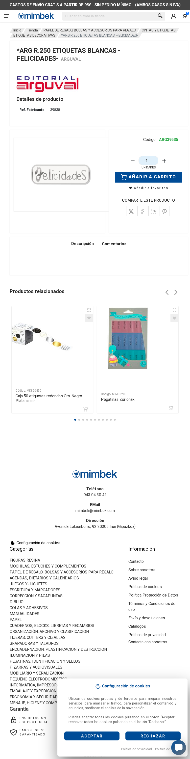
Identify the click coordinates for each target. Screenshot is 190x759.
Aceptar (92, 736)
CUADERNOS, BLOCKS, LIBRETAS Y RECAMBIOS (52, 625)
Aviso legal (138, 578)
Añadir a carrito (152, 176)
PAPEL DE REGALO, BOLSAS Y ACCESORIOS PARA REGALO (90, 30)
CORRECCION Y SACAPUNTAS (36, 596)
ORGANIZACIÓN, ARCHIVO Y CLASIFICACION (49, 631)
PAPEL (16, 619)
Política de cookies (168, 749)
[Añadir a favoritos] (89, 318)
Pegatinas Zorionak (118, 399)
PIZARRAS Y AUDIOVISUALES (36, 667)
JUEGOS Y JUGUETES (28, 584)
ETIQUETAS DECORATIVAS (34, 35)
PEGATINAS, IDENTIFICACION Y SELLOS (45, 661)
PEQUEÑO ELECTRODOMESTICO (38, 679)
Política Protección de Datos (153, 595)
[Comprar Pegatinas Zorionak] (170, 408)
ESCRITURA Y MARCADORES (35, 590)
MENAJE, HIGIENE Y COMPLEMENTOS (43, 703)
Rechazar (153, 736)
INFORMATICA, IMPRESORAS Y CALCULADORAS (52, 685)
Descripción (82, 243)
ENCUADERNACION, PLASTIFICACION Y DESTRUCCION (58, 649)
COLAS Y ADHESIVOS (29, 607)
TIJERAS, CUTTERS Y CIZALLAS (38, 637)
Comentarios (114, 244)
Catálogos (137, 626)
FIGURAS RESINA (25, 560)
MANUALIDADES (24, 613)
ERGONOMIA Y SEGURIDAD (34, 697)
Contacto (136, 561)
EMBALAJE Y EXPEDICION (33, 691)
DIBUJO (17, 601)
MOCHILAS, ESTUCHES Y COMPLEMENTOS (48, 566)
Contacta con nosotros (147, 642)
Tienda (32, 30)
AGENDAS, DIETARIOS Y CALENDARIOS (44, 578)
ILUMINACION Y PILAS (30, 655)
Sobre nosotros (141, 570)
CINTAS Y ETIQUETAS (159, 30)
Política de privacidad (136, 749)
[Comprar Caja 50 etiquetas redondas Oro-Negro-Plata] (85, 409)
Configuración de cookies (38, 543)
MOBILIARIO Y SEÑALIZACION (37, 673)
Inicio (17, 30)
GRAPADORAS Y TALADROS (34, 643)
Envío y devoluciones (146, 618)
